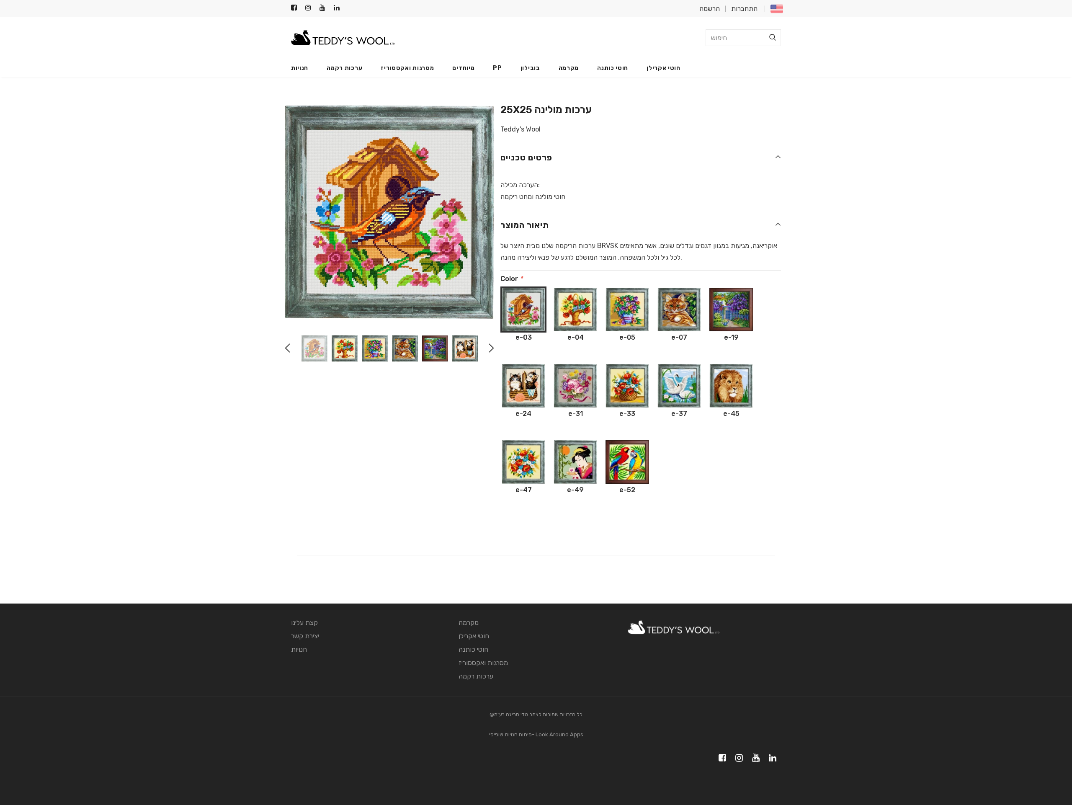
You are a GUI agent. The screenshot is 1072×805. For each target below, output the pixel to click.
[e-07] (679, 309)
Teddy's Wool (520, 129)
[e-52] (627, 462)
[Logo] (343, 38)
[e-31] (575, 386)
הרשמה (709, 9)
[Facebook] (296, 8)
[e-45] (731, 386)
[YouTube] (325, 8)
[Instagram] (310, 8)
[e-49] (575, 462)
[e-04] (575, 309)
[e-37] (679, 386)
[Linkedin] (339, 8)
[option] (389, 212)
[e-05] (627, 309)
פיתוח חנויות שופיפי (510, 734)
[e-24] (523, 386)
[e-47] (523, 462)
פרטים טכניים (526, 157)
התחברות (744, 9)
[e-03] (523, 309)
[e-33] (627, 386)
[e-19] (731, 309)
